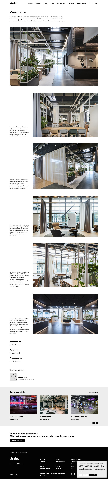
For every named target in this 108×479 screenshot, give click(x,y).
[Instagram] (71, 474)
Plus (80, 475)
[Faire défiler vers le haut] (96, 459)
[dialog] (92, 469)
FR (97, 3)
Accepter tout (93, 475)
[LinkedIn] (74, 474)
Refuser (85, 475)
